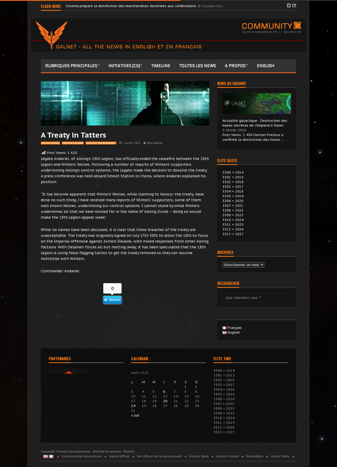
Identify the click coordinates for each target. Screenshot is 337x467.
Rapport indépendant (101, 143)
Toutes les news (197, 65)
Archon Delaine (72, 143)
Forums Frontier (227, 456)
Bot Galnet (154, 143)
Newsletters (255, 456)
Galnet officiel (119, 456)
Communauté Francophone (82, 456)
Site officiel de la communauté (159, 456)
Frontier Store (199, 456)
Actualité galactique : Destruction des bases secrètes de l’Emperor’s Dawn (254, 123)
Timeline (160, 65)
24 (133, 406)
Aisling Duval (50, 143)
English (265, 65)
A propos (235, 65)
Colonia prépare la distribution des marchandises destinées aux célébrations (131, 6)
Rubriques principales (71, 65)
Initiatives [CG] (124, 65)
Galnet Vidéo (280, 456)
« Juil (135, 415)
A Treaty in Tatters (73, 135)
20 (165, 401)
